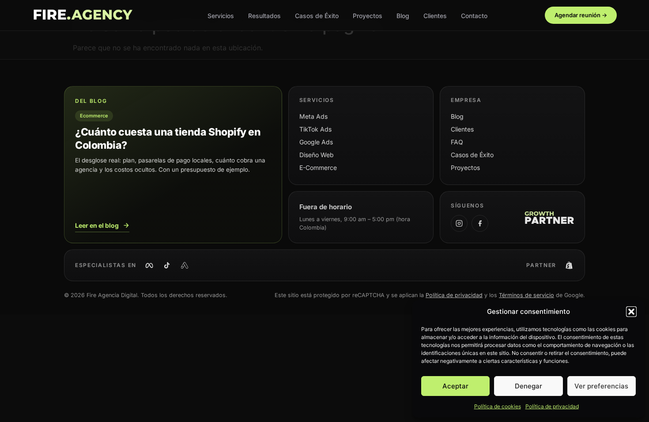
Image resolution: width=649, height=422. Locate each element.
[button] (631, 311)
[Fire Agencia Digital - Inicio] (82, 15)
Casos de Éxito (317, 15)
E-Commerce (318, 167)
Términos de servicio (526, 295)
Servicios (221, 15)
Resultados (264, 15)
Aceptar (455, 386)
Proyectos (367, 15)
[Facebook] (480, 223)
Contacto (474, 15)
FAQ (457, 142)
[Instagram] (459, 223)
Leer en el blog (97, 225)
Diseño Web (316, 154)
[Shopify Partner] (569, 265)
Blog (402, 15)
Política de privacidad (552, 406)
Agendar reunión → (581, 15)
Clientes (435, 15)
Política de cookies (497, 406)
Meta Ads (313, 116)
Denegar (528, 386)
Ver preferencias (601, 386)
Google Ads (316, 142)
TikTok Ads (315, 129)
